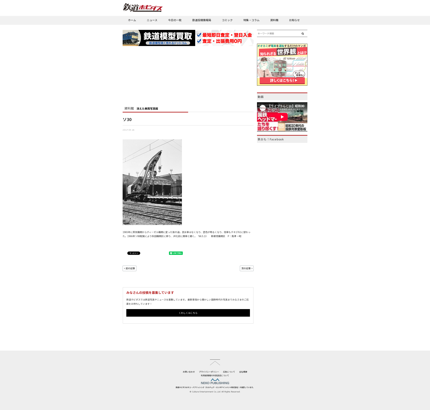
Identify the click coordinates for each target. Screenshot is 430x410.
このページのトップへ (215, 362)
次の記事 (246, 268)
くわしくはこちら (188, 312)
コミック (227, 20)
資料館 (274, 20)
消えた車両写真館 (147, 108)
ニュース (152, 20)
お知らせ (294, 20)
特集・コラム (251, 20)
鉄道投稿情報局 (201, 20)
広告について (229, 371)
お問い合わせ (189, 371)
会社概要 (243, 371)
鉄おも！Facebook (271, 139)
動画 (261, 97)
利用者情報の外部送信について (215, 375)
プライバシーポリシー (209, 371)
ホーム (132, 20)
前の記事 (130, 268)
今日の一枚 (175, 20)
